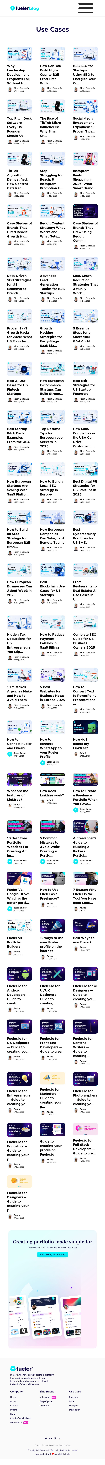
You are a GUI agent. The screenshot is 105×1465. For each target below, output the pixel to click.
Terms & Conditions (50, 1450)
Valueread (48, 1403)
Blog (12, 1420)
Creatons (44, 1412)
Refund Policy (64, 1450)
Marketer (74, 1403)
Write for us (18, 1429)
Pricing (13, 1416)
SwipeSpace (46, 1407)
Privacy (38, 1450)
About (13, 1407)
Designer (73, 1412)
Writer (72, 1407)
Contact (14, 1412)
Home (13, 1403)
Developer (74, 1416)
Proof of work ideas (20, 1424)
